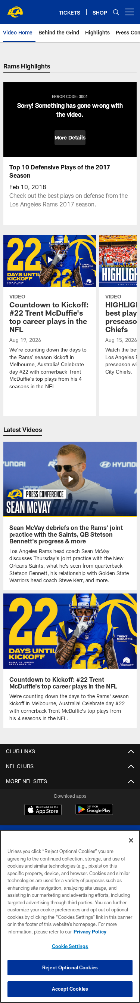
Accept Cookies (70, 989)
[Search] (116, 12)
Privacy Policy (90, 932)
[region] (70, 916)
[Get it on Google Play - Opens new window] (94, 813)
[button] (70, 137)
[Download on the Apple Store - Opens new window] (43, 810)
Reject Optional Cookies (70, 967)
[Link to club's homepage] (15, 9)
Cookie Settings (70, 946)
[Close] (131, 840)
